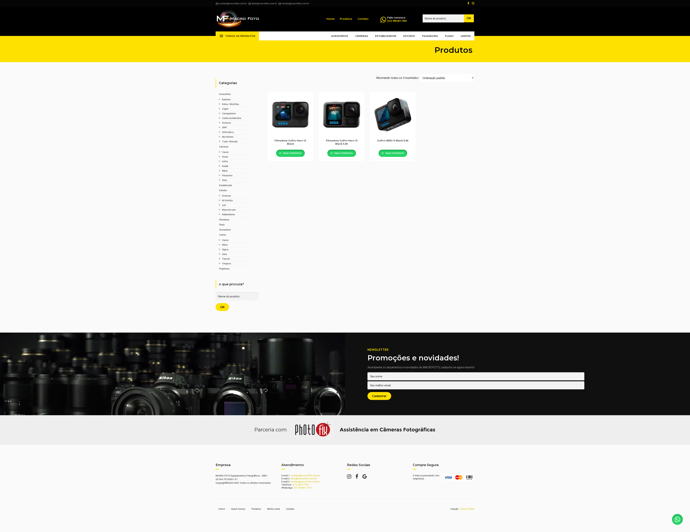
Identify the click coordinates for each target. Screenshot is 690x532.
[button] (677, 519)
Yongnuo (226, 263)
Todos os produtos (237, 36)
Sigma (225, 249)
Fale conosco (292, 153)
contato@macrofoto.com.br (231, 3)
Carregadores (229, 113)
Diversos (226, 122)
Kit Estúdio (227, 200)
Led (224, 205)
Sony (224, 180)
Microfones (227, 136)
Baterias (226, 99)
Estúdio (409, 35)
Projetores (224, 268)
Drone (225, 156)
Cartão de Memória (231, 118)
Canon (225, 152)
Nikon (225, 170)
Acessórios (339, 35)
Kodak (225, 166)
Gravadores (225, 229)
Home (330, 18)
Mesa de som (229, 209)
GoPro (225, 161)
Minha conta (273, 508)
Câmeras (361, 35)
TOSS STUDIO (466, 508)
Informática (228, 132)
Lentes (466, 35)
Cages (225, 108)
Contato (363, 18)
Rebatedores (228, 214)
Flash (449, 35)
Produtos (346, 18)
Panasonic (227, 175)
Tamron (226, 258)
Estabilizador (385, 35)
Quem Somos (238, 508)
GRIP (224, 127)
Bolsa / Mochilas (230, 104)
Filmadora (430, 35)
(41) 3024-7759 (300, 484)
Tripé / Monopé (230, 141)
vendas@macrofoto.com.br (295, 3)
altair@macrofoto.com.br (264, 3)
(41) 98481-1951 (397, 20)
